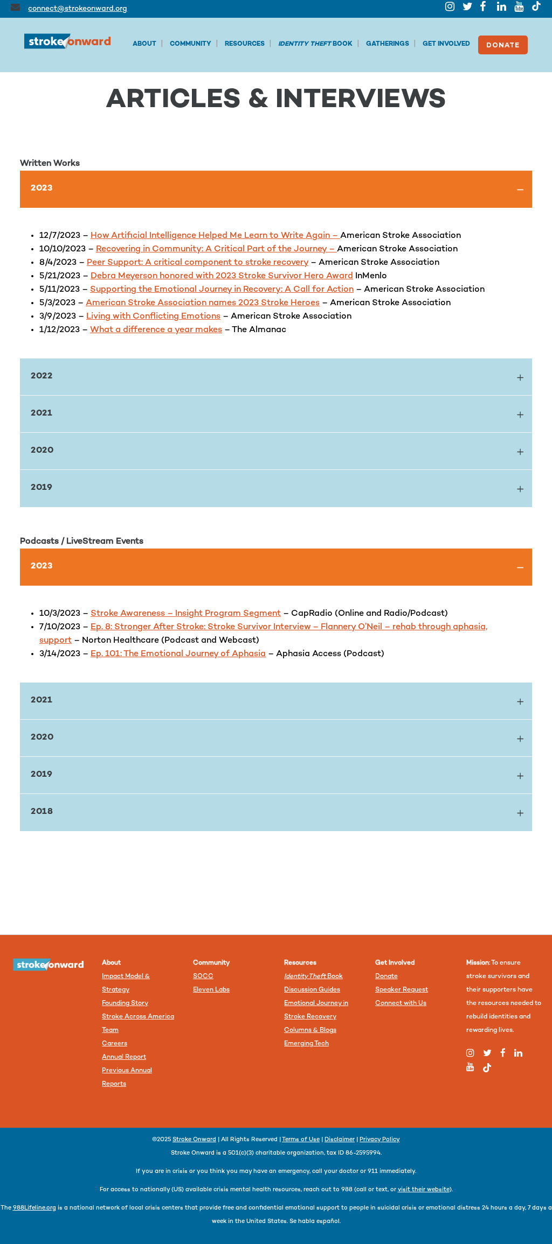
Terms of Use (301, 1140)
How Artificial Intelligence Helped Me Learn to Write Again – (215, 236)
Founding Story (125, 1003)
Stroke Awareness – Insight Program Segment (186, 614)
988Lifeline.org (34, 1208)
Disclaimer (340, 1140)
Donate (386, 976)
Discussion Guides (312, 990)
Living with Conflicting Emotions (153, 316)
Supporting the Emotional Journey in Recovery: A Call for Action (222, 289)
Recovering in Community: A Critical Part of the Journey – (216, 249)
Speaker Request (401, 990)
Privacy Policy (380, 1140)
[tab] (276, 189)
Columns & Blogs (310, 1030)
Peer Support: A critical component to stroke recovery (197, 263)
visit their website (424, 1190)
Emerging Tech (306, 1044)
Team (110, 1030)
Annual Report (124, 1057)
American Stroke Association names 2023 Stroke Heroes (203, 303)
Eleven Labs (211, 990)
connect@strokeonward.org (77, 9)
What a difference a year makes (156, 330)
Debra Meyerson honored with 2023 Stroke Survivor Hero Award (222, 276)
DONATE (503, 45)
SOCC (203, 976)
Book (313, 976)
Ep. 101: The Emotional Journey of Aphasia (178, 654)
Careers (114, 1044)
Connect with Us (400, 1003)
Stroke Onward (194, 1140)
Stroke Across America (138, 1017)
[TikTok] (536, 6)
